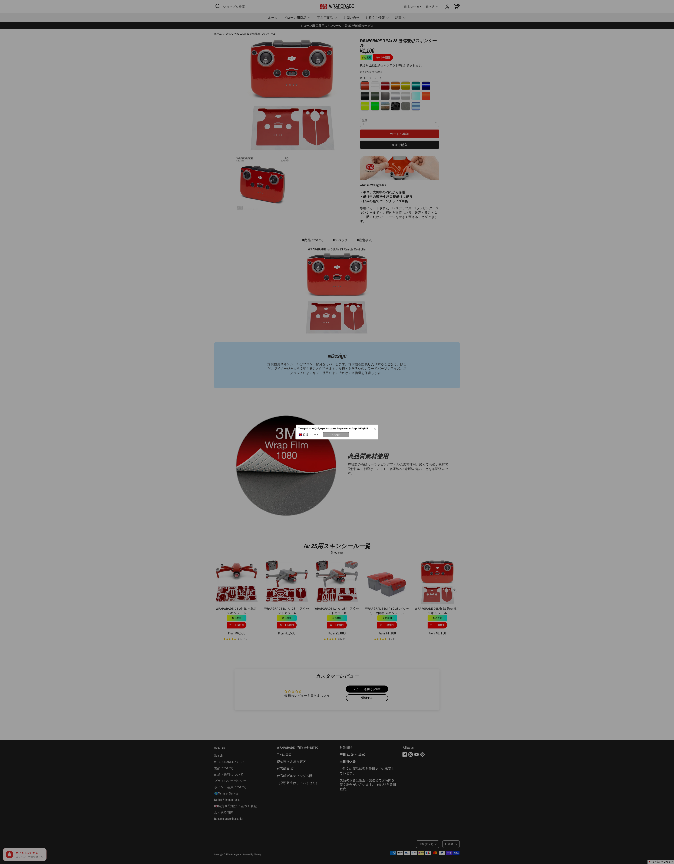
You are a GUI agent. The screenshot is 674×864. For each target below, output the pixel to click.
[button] (305, 434)
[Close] (374, 428)
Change (336, 434)
